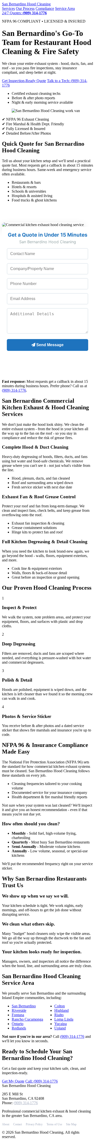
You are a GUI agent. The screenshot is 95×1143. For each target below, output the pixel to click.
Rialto (59, 1015)
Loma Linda (63, 1019)
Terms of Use (54, 1124)
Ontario (17, 1024)
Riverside (19, 1010)
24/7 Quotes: (24, 13)
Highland (61, 1010)
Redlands (19, 1028)
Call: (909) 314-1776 (41, 1081)
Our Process (25, 8)
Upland (60, 1028)
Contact (17, 1124)
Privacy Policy (34, 1124)
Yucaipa (60, 1024)
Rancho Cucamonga (27, 1019)
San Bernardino (26, 4)
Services (8, 8)
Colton (59, 1006)
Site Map (71, 1124)
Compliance (45, 8)
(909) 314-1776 (14, 390)
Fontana (18, 1015)
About (5, 1124)
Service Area (65, 8)
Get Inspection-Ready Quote (24, 81)
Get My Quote (13, 1081)
